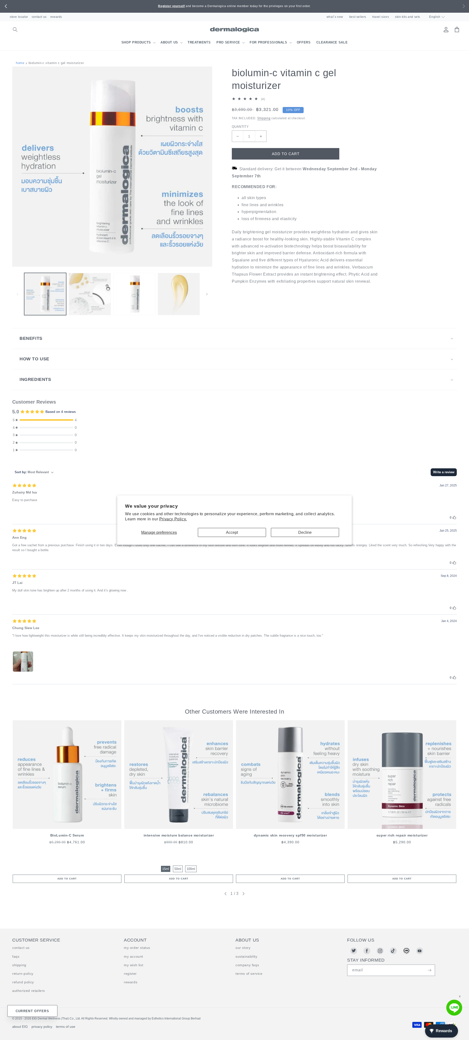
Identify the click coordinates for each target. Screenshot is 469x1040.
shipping (19, 965)
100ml (191, 869)
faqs (15, 956)
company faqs (247, 965)
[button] (5, 6)
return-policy (22, 974)
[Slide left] (17, 294)
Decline (305, 532)
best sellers (357, 17)
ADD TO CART (67, 878)
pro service (228, 42)
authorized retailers (28, 991)
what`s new (335, 17)
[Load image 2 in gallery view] (90, 294)
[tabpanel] (67, 801)
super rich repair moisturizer (401, 835)
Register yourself (171, 6)
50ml (177, 869)
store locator (19, 17)
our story (242, 948)
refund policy (23, 982)
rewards (56, 17)
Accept (232, 532)
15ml (165, 869)
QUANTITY (240, 127)
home (20, 63)
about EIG (20, 1027)
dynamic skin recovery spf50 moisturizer (290, 835)
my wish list (133, 965)
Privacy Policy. (173, 519)
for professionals (268, 42)
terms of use (65, 1027)
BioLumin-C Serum (67, 835)
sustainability (246, 956)
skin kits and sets (407, 17)
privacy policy (42, 1027)
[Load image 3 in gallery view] (134, 294)
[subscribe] (429, 970)
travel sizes (380, 17)
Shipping (264, 118)
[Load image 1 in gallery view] (45, 294)
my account (133, 956)
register (130, 974)
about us (169, 42)
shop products (136, 42)
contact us (39, 17)
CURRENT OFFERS (32, 1011)
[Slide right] (207, 294)
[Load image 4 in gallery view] (179, 294)
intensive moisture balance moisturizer (179, 835)
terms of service (249, 974)
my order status (137, 948)
